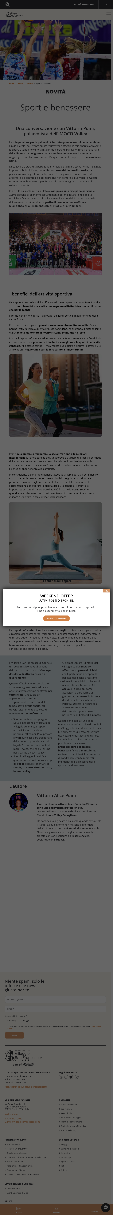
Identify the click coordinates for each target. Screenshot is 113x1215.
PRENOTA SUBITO (56, 618)
